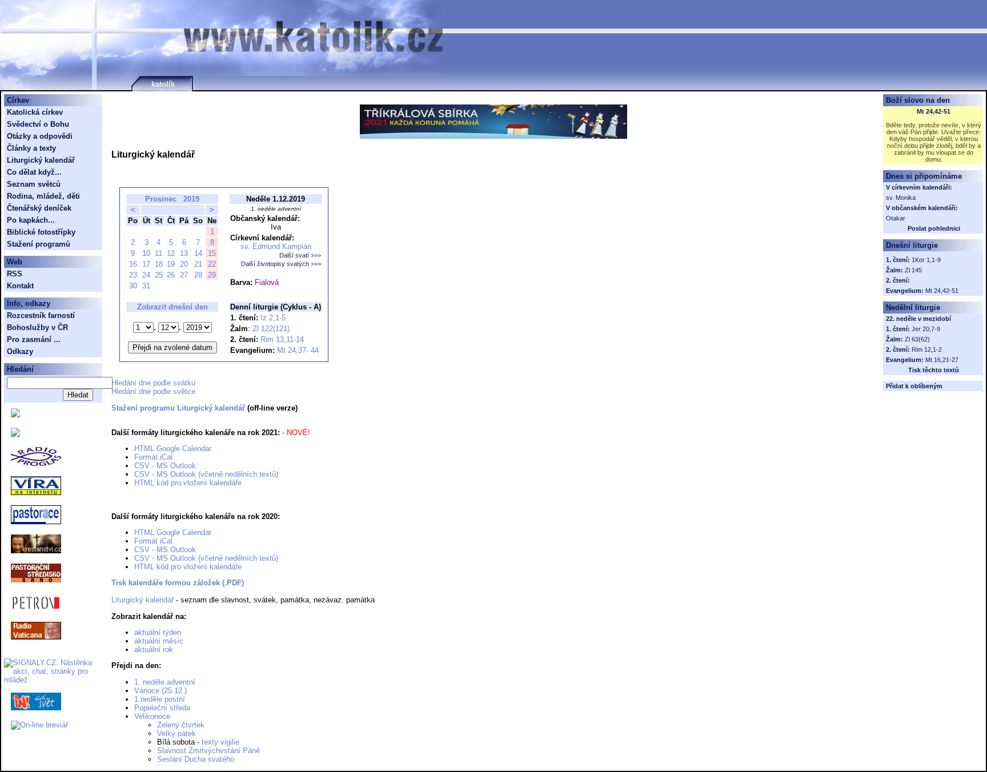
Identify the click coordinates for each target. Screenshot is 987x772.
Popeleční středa (162, 707)
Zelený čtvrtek (180, 725)
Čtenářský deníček (39, 208)
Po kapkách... (31, 220)
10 (146, 253)
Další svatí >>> (300, 255)
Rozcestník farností (41, 315)
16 (133, 264)
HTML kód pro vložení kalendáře (188, 483)
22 (212, 264)
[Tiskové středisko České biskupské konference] (15, 434)
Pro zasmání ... (34, 339)
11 (158, 253)
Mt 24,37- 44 (298, 350)
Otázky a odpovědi (40, 136)
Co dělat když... (34, 172)
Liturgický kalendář (142, 600)
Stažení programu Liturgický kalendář (178, 408)
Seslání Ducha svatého (195, 759)
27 (184, 275)
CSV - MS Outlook (165, 465)
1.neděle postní (159, 699)
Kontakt (20, 286)
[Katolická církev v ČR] (15, 415)
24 (146, 275)
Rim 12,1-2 (927, 349)
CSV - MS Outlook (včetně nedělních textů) (206, 474)
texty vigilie (220, 742)
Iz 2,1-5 (273, 317)
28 (198, 275)
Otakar (895, 218)
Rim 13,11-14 (282, 339)
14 (198, 253)
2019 (191, 199)
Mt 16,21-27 (941, 359)
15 (212, 253)
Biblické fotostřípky (41, 232)
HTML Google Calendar (172, 448)
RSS (14, 274)
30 (133, 286)
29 (212, 275)
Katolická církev (35, 112)
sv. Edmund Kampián (275, 246)
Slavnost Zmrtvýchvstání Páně (208, 750)
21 (198, 264)
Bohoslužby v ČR (37, 327)
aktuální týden (157, 632)
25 (159, 275)
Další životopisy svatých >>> (281, 263)
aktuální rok (153, 649)
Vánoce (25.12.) (160, 690)
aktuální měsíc (158, 641)
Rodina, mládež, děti (43, 196)
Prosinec (160, 199)
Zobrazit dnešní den (172, 307)
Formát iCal (153, 457)
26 (171, 275)
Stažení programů (38, 244)
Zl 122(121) (271, 328)
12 (171, 253)
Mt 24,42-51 (933, 111)
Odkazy (20, 351)
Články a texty (31, 148)
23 (133, 275)
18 (159, 264)
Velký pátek (176, 733)
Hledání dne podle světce (153, 391)
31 (146, 286)
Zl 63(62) (917, 339)
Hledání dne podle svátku (153, 383)
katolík (163, 84)
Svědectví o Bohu (38, 124)
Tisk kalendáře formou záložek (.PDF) (177, 582)
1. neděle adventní (164, 682)
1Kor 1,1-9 (926, 259)
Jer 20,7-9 (926, 328)
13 (184, 253)
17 (146, 264)
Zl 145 (913, 270)
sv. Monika (901, 197)
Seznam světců (34, 184)
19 (171, 264)
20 (184, 264)
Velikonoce (152, 716)
